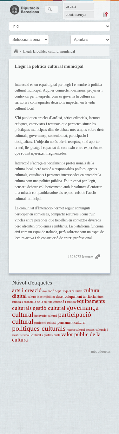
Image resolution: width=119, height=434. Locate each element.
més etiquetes (100, 351)
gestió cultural (49, 308)
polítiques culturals (39, 328)
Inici (15, 51)
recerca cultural (76, 329)
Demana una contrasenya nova (105, 14)
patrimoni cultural (45, 322)
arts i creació (27, 290)
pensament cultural (71, 323)
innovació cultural (45, 315)
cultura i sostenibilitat (41, 296)
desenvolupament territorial (76, 297)
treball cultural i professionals (41, 335)
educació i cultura (64, 301)
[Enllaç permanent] (97, 258)
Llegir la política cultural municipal (49, 51)
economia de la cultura (38, 301)
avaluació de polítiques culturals (63, 291)
